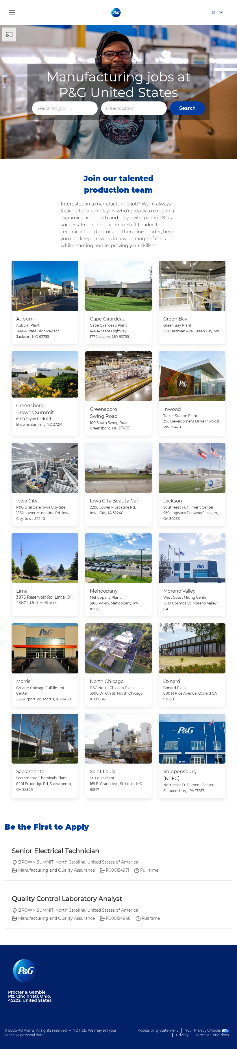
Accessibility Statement (158, 1030)
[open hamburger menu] (11, 12)
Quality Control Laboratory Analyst (67, 899)
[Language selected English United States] (218, 12)
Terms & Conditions (212, 1035)
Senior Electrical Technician (55, 851)
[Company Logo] (116, 12)
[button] (187, 108)
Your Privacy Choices (203, 1030)
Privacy (182, 1035)
